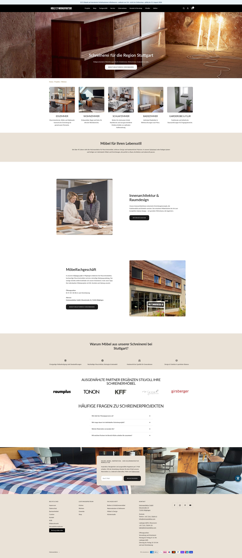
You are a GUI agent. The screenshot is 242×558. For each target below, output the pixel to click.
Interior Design (141, 211)
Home (51, 82)
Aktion (155, 8)
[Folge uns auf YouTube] (190, 505)
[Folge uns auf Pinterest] (185, 505)
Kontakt (51, 517)
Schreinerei (153, 149)
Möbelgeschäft (77, 275)
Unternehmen (122, 8)
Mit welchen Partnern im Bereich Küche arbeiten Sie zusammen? (112, 435)
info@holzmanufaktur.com (147, 519)
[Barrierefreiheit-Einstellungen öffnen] (238, 478)
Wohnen (64, 82)
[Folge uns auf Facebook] (174, 505)
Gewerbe (81, 511)
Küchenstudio (111, 514)
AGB (50, 520)
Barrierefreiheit (54, 511)
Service (112, 8)
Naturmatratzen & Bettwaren (116, 508)
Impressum (52, 505)
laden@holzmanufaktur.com (147, 528)
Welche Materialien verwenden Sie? (103, 429)
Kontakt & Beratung (136, 8)
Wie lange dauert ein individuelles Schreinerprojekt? (108, 422)
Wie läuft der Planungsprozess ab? (103, 416)
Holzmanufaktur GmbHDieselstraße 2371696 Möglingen (146, 507)
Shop (94, 8)
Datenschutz (135, 471)
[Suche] (184, 8)
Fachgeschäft (103, 8)
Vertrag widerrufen (57, 530)
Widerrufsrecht (54, 523)
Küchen (81, 505)
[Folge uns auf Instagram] (179, 505)
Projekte (87, 8)
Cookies (51, 514)
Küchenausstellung (104, 278)
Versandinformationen (56, 526)
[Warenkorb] (192, 8)
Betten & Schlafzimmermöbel (116, 505)
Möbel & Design (112, 511)
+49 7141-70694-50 (145, 525)
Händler (147, 8)
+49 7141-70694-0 (150, 516)
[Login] (188, 8)
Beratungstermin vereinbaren (121, 67)
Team (111, 280)
